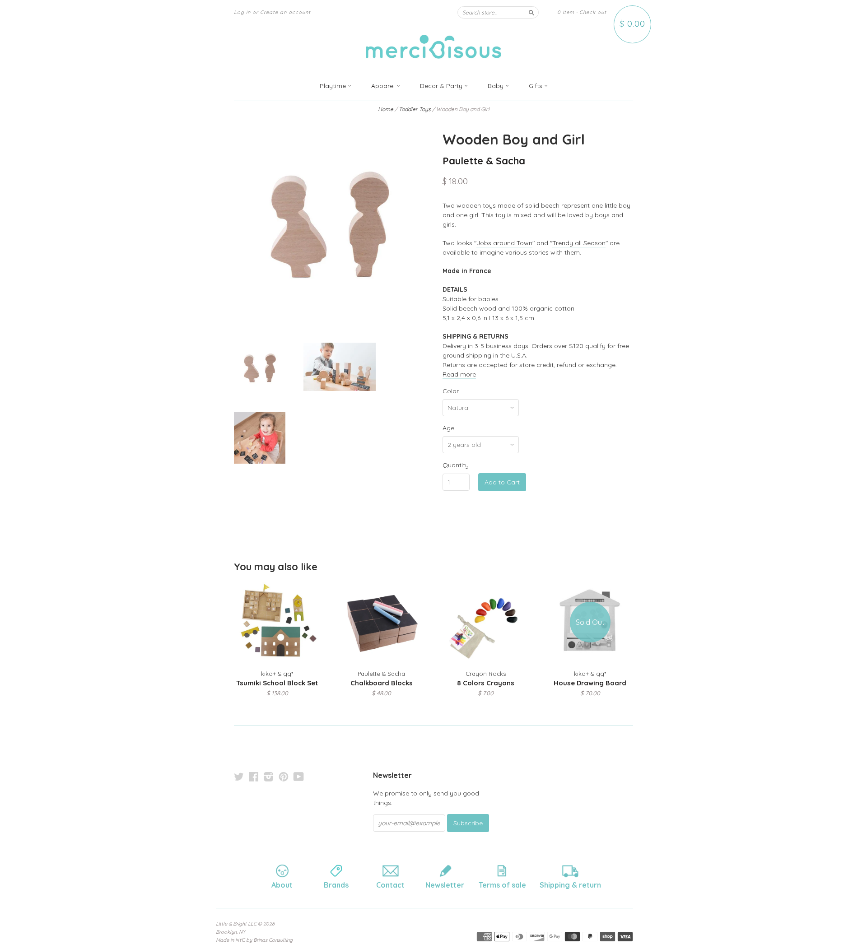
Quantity (456, 465)
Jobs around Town (504, 243)
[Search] (531, 12)
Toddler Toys (414, 109)
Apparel (383, 86)
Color (451, 391)
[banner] (433, 48)
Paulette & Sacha (484, 160)
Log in (242, 12)
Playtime (334, 86)
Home (385, 109)
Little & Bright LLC (236, 924)
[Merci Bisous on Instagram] (269, 776)
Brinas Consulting (273, 940)
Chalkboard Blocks (381, 683)
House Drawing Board (590, 683)
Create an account (285, 12)
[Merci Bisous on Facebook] (254, 776)
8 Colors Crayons (485, 683)
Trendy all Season (579, 243)
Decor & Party (442, 86)
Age (448, 428)
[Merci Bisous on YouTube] (299, 776)
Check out (592, 12)
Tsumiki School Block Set (277, 683)
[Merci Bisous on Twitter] (239, 776)
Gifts (536, 86)
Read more (459, 374)
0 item (565, 12)
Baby (496, 86)
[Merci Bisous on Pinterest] (284, 776)
